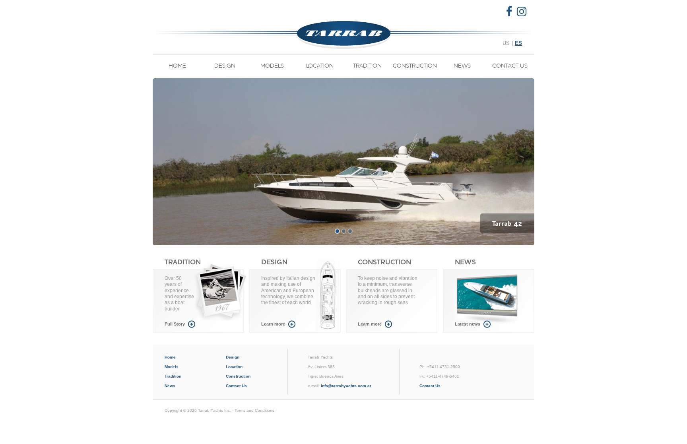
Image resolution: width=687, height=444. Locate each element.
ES (518, 43)
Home (177, 66)
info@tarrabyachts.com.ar (346, 386)
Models (272, 66)
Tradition (367, 66)
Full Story (175, 324)
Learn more (273, 324)
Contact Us (510, 66)
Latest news (467, 324)
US (506, 43)
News (462, 66)
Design (224, 66)
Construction (415, 66)
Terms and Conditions (254, 410)
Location (320, 66)
